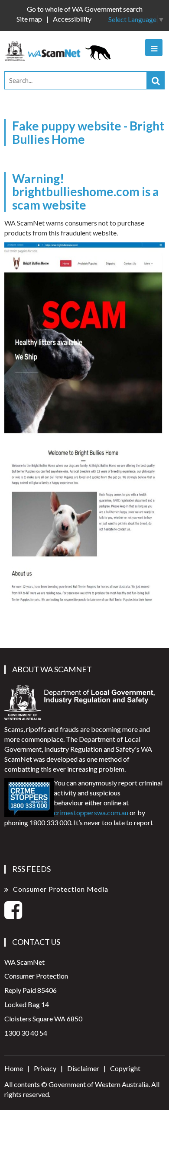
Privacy (45, 1068)
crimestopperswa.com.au (91, 812)
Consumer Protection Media (60, 889)
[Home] (60, 50)
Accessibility (72, 19)
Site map (29, 19)
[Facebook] (13, 915)
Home (13, 1068)
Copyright (125, 1068)
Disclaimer (83, 1068)
